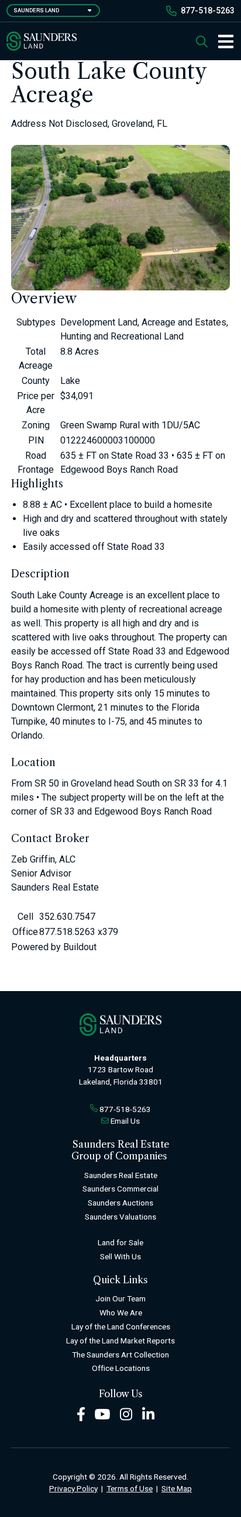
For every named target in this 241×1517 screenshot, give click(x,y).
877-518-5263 (208, 10)
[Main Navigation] (221, 41)
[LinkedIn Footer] (148, 1413)
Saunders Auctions (120, 1202)
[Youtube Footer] (102, 1413)
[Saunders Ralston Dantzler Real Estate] (41, 41)
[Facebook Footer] (81, 1413)
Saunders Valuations (120, 1216)
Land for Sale (120, 1242)
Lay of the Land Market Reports (120, 1340)
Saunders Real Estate (120, 1175)
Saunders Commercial (120, 1188)
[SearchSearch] (202, 41)
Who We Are (120, 1312)
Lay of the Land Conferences (120, 1326)
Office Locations (121, 1368)
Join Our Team (120, 1298)
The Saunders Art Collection (120, 1354)
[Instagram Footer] (126, 1413)
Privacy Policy (73, 1488)
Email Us (125, 1120)
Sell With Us (120, 1256)
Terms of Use (129, 1488)
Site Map (176, 1488)
